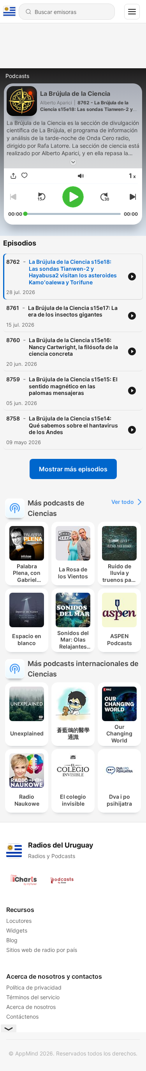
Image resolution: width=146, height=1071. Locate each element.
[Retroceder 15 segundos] (41, 196)
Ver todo (122, 501)
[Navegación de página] (132, 11)
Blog (12, 940)
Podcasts (17, 76)
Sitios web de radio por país (41, 949)
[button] (81, 176)
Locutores (19, 920)
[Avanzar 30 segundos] (105, 196)
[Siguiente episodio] (131, 196)
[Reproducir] (73, 197)
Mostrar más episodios (73, 469)
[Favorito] (24, 176)
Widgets (16, 930)
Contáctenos (22, 1016)
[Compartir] (13, 176)
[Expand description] (73, 162)
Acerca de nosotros (31, 1007)
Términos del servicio (33, 997)
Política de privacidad (34, 987)
